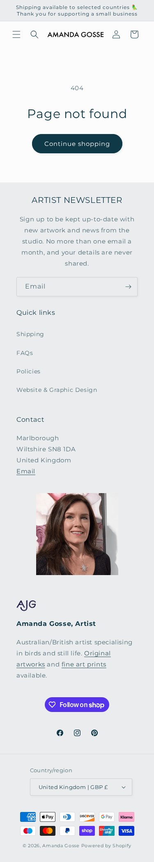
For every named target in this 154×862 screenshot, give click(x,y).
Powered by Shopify (106, 845)
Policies (28, 371)
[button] (16, 34)
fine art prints (84, 664)
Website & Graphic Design (56, 389)
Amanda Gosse (60, 845)
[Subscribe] (128, 286)
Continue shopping (77, 144)
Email (25, 471)
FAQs (24, 353)
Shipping (30, 334)
